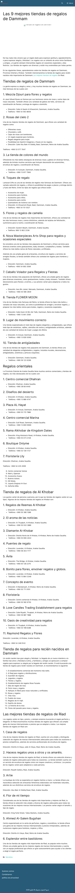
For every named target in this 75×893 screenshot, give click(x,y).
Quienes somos (8, 871)
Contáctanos (7, 874)
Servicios (9, 857)
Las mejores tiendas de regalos (45, 75)
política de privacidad (10, 878)
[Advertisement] (37, 43)
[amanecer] (4, 3)
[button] (62, 3)
